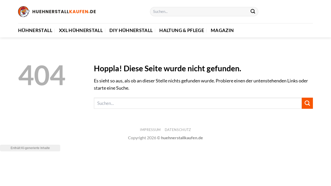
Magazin (222, 30)
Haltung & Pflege (181, 30)
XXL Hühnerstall (81, 30)
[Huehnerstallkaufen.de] (57, 11)
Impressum (150, 130)
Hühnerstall (35, 30)
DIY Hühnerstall (131, 30)
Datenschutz (178, 130)
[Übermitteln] (253, 12)
